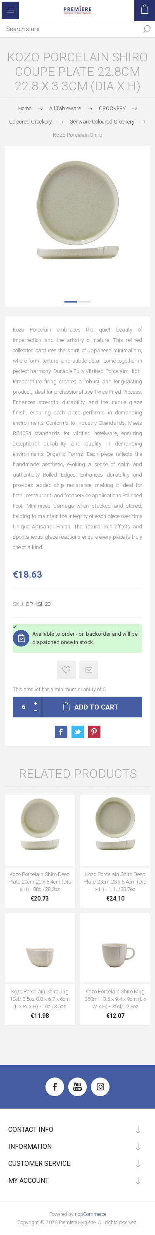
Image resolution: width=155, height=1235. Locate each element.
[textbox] (69, 29)
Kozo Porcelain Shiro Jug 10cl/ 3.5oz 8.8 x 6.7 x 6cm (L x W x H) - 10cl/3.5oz (40, 999)
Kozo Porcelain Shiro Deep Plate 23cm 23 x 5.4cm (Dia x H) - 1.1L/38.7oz (115, 881)
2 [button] (85, 302)
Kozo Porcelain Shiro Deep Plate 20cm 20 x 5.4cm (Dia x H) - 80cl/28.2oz (40, 881)
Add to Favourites (66, 670)
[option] (77, 219)
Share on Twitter (78, 732)
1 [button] (70, 302)
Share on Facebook (61, 732)
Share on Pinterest (94, 732)
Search (146, 29)
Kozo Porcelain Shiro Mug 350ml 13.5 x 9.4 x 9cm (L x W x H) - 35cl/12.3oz (115, 999)
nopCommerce (90, 1214)
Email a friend (88, 670)
